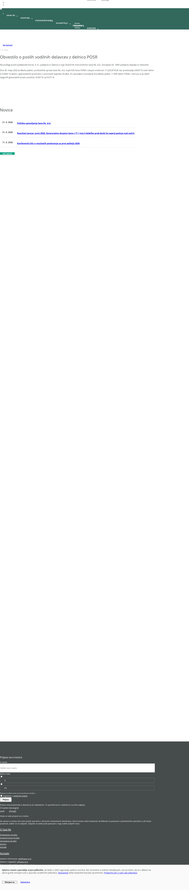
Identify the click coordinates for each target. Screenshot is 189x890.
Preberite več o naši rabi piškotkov (120, 872)
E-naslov (3, 762)
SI (5, 780)
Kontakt (3, 847)
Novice (77, 27)
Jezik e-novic (5, 774)
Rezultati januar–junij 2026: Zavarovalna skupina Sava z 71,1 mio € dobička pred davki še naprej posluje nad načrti (75, 133)
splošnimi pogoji (20, 796)
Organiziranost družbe (10, 838)
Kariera (3, 844)
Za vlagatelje (77, 25)
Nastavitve (63, 872)
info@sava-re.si (24, 859)
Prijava (6, 800)
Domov (77, 23)
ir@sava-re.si (22, 862)
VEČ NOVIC (7, 153)
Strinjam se (10, 882)
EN (5, 788)
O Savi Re (5, 829)
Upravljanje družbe (8, 841)
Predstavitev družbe (8, 835)
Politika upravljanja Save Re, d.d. (34, 123)
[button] (12, 15)
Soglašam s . (15, 796)
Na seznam (7, 45)
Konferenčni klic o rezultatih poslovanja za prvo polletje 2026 (48, 143)
